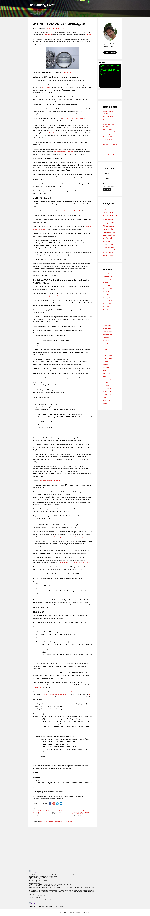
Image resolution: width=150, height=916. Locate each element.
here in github (67, 72)
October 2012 (107, 394)
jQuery (105, 232)
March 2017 (106, 346)
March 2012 (106, 400)
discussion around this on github (50, 480)
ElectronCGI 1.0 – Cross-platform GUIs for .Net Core (110, 139)
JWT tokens (48, 35)
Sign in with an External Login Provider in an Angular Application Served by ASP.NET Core (80, 812)
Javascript (109, 229)
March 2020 (106, 286)
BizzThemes (75, 912)
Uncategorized (111, 250)
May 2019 (106, 295)
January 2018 (107, 328)
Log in (89, 912)
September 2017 (107, 334)
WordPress (83, 912)
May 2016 (106, 367)
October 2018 (107, 304)
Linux (105, 235)
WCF (109, 252)
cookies (88, 35)
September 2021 (107, 276)
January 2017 (107, 352)
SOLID (105, 247)
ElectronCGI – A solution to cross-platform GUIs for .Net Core (110, 147)
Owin (114, 235)
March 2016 (106, 373)
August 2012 (106, 397)
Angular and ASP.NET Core (59, 810)
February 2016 (107, 376)
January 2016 (107, 379)
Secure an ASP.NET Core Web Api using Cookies (74, 562)
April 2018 (106, 319)
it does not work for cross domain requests (55, 694)
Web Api (70, 821)
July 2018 (106, 310)
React (104, 238)
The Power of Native (108, 116)
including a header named (73, 118)
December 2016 (107, 355)
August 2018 (106, 307)
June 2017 (106, 340)
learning (114, 232)
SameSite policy (54, 133)
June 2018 (106, 313)
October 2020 (107, 279)
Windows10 (112, 255)
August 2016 (106, 364)
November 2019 (107, 288)
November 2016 (107, 358)
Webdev (106, 255)
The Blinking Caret (41, 5)
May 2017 (106, 343)
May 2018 (106, 316)
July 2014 (106, 382)
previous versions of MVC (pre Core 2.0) (45, 296)
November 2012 (107, 391)
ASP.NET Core (58, 821)
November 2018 (107, 301)
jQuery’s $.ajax (37, 687)
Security (65, 821)
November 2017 (107, 331)
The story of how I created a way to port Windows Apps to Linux (109, 132)
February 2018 (107, 325)
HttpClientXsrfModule (75, 692)
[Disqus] (62, 848)
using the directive (72, 211)
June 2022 (106, 273)
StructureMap (111, 247)
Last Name (106, 178)
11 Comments (60, 28)
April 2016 (106, 370)
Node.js (109, 235)
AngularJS (105, 216)
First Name (106, 173)
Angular (51, 821)
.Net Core (45, 821)
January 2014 (107, 388)
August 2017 (106, 337)
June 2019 (106, 292)
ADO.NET (105, 212)
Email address (107, 184)
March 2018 (106, 322)
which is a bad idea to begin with (63, 151)
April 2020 (106, 282)
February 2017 (107, 349)
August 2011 (106, 403)
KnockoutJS (110, 232)
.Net (41, 821)
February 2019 (107, 298)
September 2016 (107, 361)
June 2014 (106, 385)
